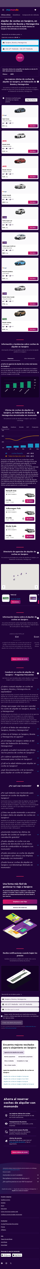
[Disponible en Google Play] (6, 1255)
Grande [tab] (21, 427)
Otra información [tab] (29, 358)
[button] (3, 10)
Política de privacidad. (11, 1028)
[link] (29, 501)
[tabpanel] (20, 381)
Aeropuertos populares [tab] (25, 1056)
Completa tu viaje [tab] (22, 1061)
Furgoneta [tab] (35, 427)
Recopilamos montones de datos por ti (16, 1178)
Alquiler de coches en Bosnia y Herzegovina (25, 1189)
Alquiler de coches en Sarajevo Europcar (16, 1081)
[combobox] (12, 34)
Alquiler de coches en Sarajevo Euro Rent (16, 1079)
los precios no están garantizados (11, 1169)
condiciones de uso (30, 1026)
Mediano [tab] (13, 427)
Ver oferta (33, 125)
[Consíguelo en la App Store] (17, 1255)
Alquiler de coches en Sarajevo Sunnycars (16, 1076)
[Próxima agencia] (36, 587)
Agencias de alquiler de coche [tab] (13, 1052)
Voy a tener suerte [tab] (10, 1065)
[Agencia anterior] (3, 587)
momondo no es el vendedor (13, 1175)
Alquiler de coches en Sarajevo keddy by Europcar (19, 1084)
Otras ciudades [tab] (9, 1061)
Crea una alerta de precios (17, 1142)
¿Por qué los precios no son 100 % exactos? (17, 1181)
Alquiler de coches (6, 1189)
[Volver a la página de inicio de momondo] (12, 10)
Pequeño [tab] (5, 427)
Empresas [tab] (10, 358)
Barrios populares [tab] (9, 1056)
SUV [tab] (28, 427)
